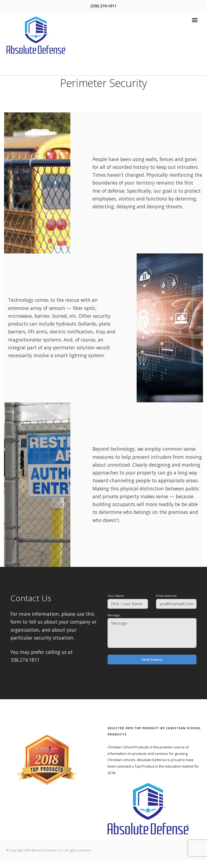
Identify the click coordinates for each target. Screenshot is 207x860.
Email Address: (166, 596)
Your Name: (116, 596)
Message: (114, 615)
